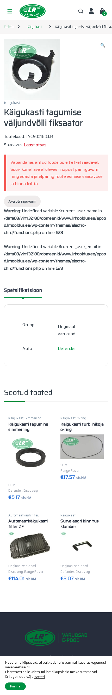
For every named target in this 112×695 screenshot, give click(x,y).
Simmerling (33, 418)
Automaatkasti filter (23, 515)
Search (81, 11)
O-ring (81, 418)
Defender (67, 348)
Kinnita (15, 686)
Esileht (9, 27)
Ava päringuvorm (22, 201)
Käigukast (34, 27)
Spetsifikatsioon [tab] (23, 291)
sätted (39, 676)
